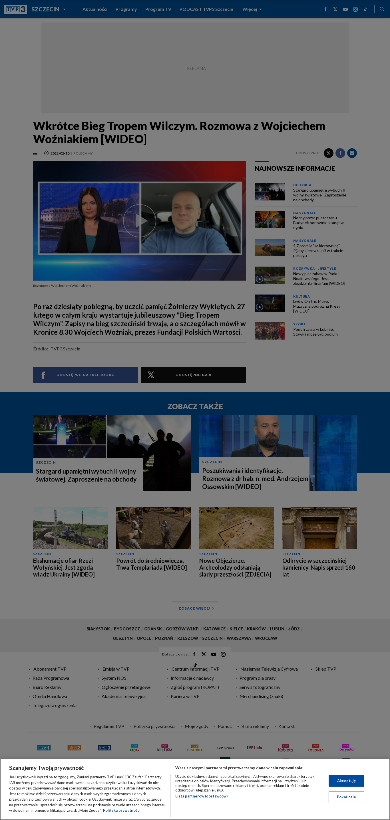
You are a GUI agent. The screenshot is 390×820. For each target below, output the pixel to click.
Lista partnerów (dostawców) (201, 796)
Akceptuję (346, 780)
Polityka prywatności (121, 810)
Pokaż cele (346, 797)
